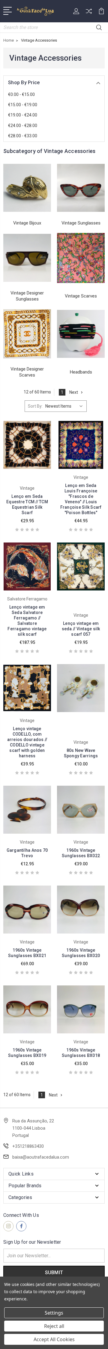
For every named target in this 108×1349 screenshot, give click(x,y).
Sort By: (35, 406)
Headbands (81, 372)
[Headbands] (81, 334)
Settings (54, 1312)
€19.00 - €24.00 (22, 115)
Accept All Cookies (54, 1339)
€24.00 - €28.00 (22, 125)
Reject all (54, 1326)
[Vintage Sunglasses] (81, 188)
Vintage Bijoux (27, 223)
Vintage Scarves (81, 296)
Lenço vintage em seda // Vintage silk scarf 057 (81, 629)
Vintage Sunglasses (81, 223)
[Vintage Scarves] (81, 258)
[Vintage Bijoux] (27, 188)
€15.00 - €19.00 (22, 104)
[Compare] (89, 13)
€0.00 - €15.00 (21, 94)
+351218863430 (28, 1146)
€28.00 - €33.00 (22, 135)
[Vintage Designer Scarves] (27, 334)
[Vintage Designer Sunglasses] (27, 258)
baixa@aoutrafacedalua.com (40, 1157)
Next (73, 392)
